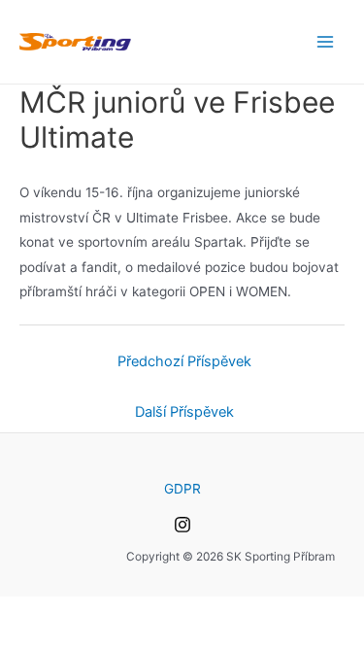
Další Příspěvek (184, 412)
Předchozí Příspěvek (184, 361)
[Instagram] (182, 524)
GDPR (182, 488)
